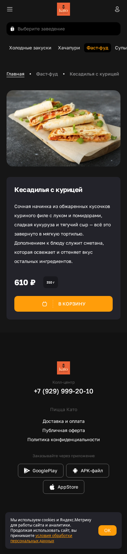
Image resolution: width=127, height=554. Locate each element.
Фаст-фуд (47, 74)
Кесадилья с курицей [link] (94, 74)
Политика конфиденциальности (63, 439)
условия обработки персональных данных (41, 538)
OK (107, 530)
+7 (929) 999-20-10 (63, 391)
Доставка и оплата (64, 421)
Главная (15, 74)
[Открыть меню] (10, 9)
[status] (63, 530)
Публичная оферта (63, 430)
